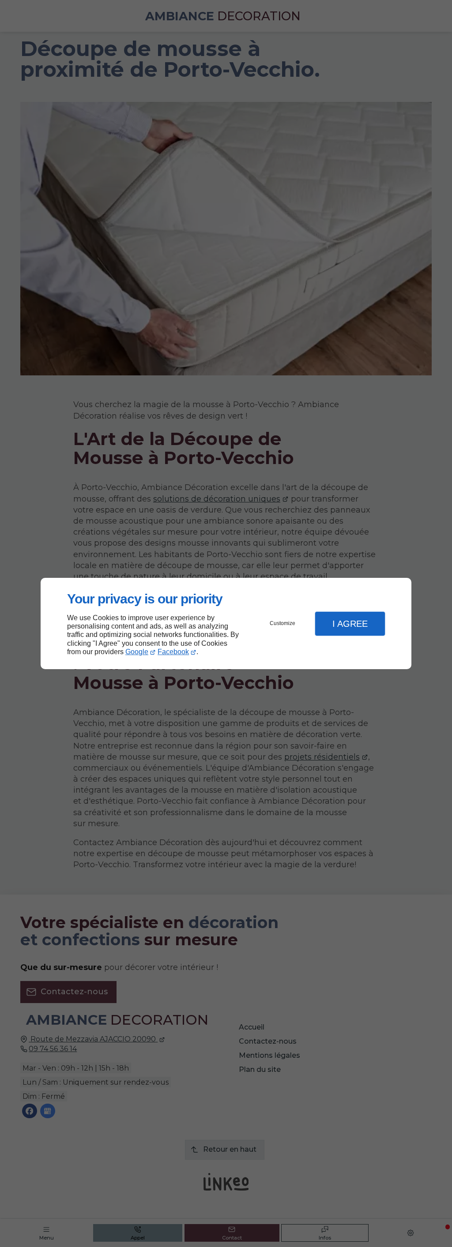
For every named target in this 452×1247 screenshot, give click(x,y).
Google (136, 651)
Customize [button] (282, 623)
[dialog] (226, 623)
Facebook (173, 651)
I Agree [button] (350, 624)
